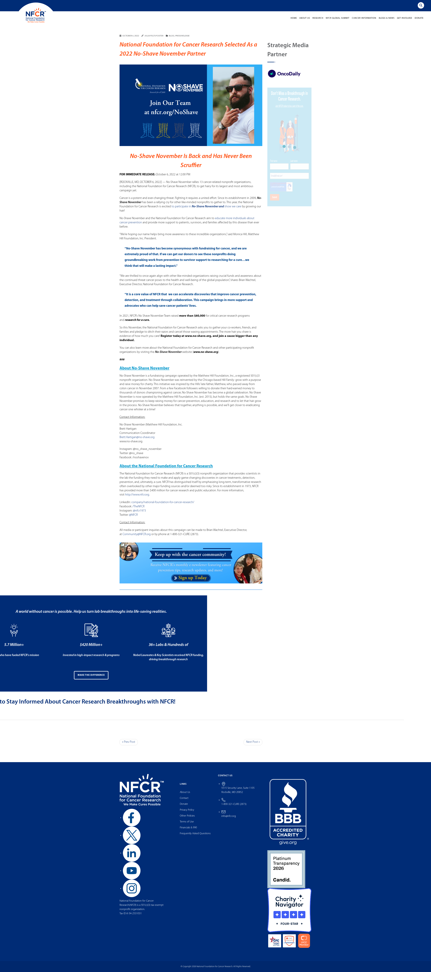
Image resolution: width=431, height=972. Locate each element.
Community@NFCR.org (137, 534)
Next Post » (253, 742)
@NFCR (133, 515)
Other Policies (187, 816)
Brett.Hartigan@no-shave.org (137, 437)
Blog (171, 35)
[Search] (421, 5)
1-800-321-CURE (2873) (233, 804)
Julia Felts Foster (153, 35)
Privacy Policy (187, 810)
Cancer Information (364, 18)
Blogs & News (386, 18)
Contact (184, 798)
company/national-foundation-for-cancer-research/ (162, 502)
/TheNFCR (138, 506)
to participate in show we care (206, 206)
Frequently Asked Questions (195, 833)
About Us (304, 18)
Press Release (182, 35)
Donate (419, 18)
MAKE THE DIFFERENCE (91, 675)
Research (317, 18)
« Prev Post (128, 742)
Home (294, 18)
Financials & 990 (188, 827)
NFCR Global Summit (337, 18)
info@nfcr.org (228, 816)
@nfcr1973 (139, 510)
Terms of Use (187, 821)
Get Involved (404, 18)
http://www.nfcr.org (137, 494)
